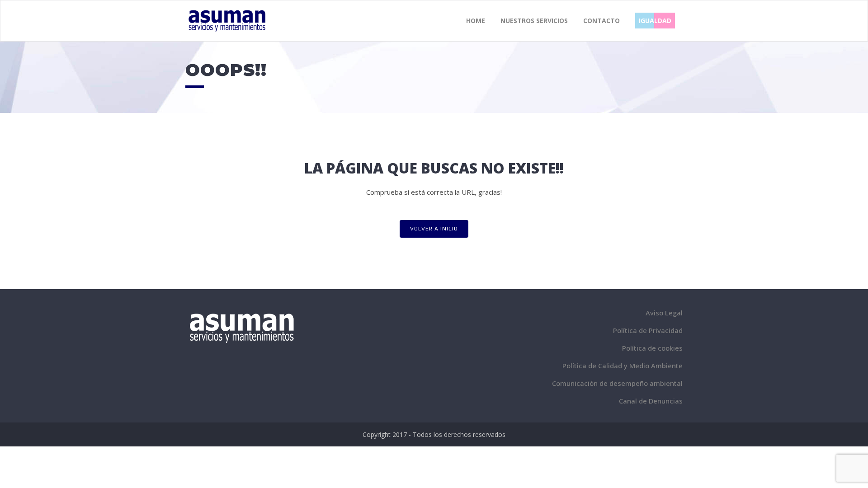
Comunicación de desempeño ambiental (617, 383)
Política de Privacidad (648, 330)
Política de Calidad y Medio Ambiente (622, 365)
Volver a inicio (434, 228)
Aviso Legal (664, 312)
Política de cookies (652, 347)
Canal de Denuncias (651, 400)
